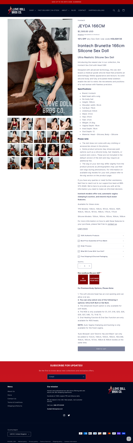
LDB (14, 441)
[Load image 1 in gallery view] (14, 124)
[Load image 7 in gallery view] (27, 137)
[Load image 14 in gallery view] (53, 150)
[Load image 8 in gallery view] (40, 137)
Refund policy (22, 441)
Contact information (70, 441)
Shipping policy (57, 441)
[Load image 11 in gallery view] (14, 150)
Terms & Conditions (15, 402)
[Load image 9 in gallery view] (53, 137)
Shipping (81, 34)
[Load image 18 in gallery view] (40, 163)
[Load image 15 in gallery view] (66, 150)
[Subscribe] (83, 376)
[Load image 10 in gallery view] (66, 137)
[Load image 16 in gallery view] (14, 163)
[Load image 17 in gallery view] (27, 163)
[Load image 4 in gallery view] (53, 124)
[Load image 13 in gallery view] (40, 150)
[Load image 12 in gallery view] (27, 150)
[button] (32, 10)
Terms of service (45, 441)
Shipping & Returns (15, 406)
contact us (112, 224)
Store (10, 395)
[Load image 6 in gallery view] (14, 137)
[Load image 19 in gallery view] (53, 163)
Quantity (81, 262)
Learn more (83, 229)
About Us (11, 391)
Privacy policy (33, 441)
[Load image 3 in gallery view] (40, 124)
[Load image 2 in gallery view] (27, 124)
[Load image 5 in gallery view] (66, 124)
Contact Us (12, 399)
